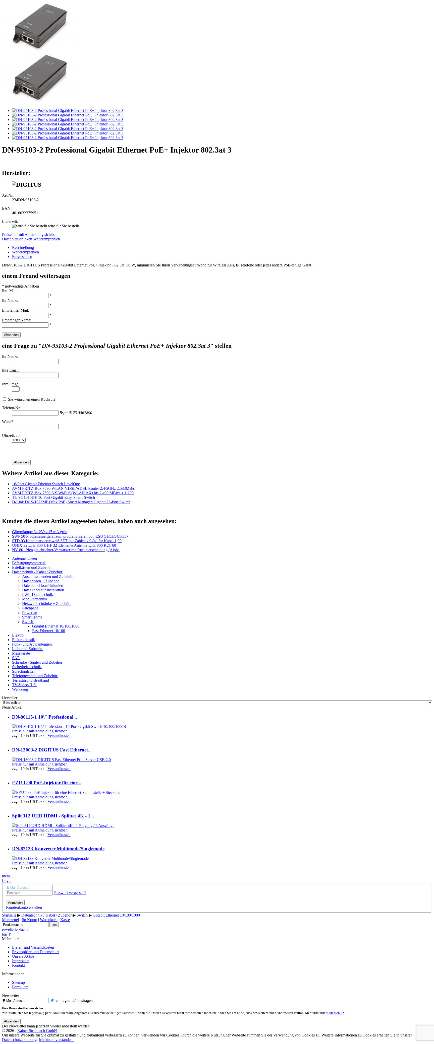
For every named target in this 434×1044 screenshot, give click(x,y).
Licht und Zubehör (27, 649)
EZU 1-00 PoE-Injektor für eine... (46, 782)
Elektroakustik (23, 640)
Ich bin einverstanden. (56, 1039)
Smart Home (32, 617)
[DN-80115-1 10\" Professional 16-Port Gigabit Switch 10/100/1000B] (69, 726)
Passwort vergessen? (69, 892)
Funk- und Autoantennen (32, 644)
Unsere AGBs (23, 956)
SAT (15, 658)
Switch (27, 621)
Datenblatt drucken (17, 239)
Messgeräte (21, 653)
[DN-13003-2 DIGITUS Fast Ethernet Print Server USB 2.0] (61, 759)
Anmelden (15, 902)
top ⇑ (6, 934)
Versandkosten (59, 735)
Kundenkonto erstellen (24, 907)
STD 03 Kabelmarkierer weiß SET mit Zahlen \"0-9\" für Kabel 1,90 (67, 541)
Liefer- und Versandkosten (33, 947)
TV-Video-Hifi (24, 685)
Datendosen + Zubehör (40, 581)
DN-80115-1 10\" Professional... (44, 717)
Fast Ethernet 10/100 (48, 631)
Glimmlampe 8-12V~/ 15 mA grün (39, 532)
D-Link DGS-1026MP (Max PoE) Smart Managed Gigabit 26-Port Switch (71, 502)
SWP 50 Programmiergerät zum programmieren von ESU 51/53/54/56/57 (70, 536)
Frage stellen (22, 256)
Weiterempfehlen (46, 239)
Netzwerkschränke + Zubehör (46, 603)
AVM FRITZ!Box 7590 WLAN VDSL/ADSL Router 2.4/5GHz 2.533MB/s (73, 488)
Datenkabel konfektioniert (42, 585)
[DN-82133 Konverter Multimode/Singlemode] (50, 858)
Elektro (18, 635)
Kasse (65, 920)
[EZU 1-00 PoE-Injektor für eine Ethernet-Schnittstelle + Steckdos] (66, 792)
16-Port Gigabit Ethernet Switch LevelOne (46, 484)
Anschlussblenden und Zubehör (47, 576)
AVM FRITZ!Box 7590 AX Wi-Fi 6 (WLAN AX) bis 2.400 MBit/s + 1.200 (73, 493)
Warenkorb (49, 920)
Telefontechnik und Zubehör (34, 676)
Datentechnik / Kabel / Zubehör (37, 572)
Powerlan (29, 612)
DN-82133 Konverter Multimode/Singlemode (58, 848)
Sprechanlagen (23, 671)
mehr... (7, 876)
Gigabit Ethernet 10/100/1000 (55, 626)
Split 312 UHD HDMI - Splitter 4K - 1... (53, 815)
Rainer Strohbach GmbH (37, 1030)
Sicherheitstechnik (26, 667)
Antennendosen (24, 558)
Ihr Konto (29, 920)
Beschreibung (23, 247)
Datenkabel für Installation (43, 590)
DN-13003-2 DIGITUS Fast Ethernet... (52, 749)
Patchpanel (30, 608)
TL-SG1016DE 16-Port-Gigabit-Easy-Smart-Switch (53, 497)
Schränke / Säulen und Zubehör (37, 662)
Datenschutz (335, 1013)
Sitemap (18, 982)
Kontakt (18, 965)
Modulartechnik (34, 599)
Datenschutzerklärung (19, 1039)
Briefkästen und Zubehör (32, 567)
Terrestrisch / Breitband (30, 680)
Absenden (11, 335)
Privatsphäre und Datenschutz (35, 952)
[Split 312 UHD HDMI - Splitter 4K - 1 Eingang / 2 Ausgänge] (63, 825)
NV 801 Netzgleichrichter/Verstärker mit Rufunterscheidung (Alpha (66, 550)
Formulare (20, 987)
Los (54, 925)
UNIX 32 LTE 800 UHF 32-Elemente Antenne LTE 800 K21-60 (64, 545)
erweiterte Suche (15, 929)
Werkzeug (20, 689)
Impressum (20, 961)
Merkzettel (10, 920)
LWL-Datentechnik (37, 594)
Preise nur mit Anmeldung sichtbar (29, 234)
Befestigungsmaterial (28, 563)
